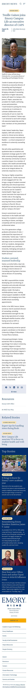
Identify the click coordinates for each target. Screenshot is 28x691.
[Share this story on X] (10, 387)
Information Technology (9, 675)
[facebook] (8, 605)
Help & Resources (7, 645)
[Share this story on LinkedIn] (14, 387)
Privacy (18, 684)
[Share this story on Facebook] (6, 387)
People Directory (7, 649)
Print (15, 391)
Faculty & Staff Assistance (9, 640)
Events (4, 636)
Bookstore (5, 661)
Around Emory (14, 10)
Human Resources (7, 670)
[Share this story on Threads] (18, 387)
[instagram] (14, 605)
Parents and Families (8, 679)
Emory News (9, 3)
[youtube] (17, 605)
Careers (4, 666)
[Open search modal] (20, 4)
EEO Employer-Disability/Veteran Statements (14, 686)
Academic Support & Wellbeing (11, 627)
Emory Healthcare (7, 631)
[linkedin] (20, 605)
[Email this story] (22, 387)
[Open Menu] (24, 4)
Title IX (23, 684)
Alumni (4, 657)
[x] (11, 605)
